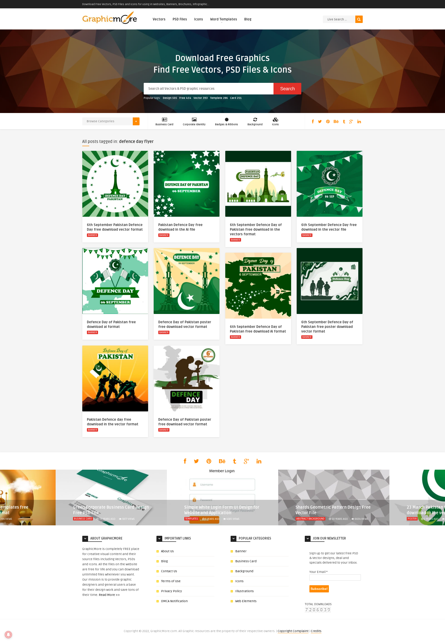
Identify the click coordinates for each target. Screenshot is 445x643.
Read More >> (109, 595)
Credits (316, 631)
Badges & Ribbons (226, 124)
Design (170, 98)
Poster (412, 518)
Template (219, 98)
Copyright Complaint (293, 631)
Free (185, 98)
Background (255, 124)
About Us (167, 551)
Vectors (159, 19)
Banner (92, 235)
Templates (191, 518)
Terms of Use (171, 581)
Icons (198, 19)
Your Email (318, 572)
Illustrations (244, 591)
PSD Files (180, 19)
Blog (247, 19)
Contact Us (169, 571)
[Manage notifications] (8, 634)
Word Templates (223, 19)
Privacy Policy (171, 591)
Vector (201, 98)
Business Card (164, 124)
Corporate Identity (194, 124)
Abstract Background (310, 518)
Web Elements (246, 601)
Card (236, 98)
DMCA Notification (174, 601)
